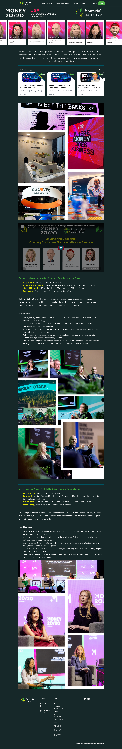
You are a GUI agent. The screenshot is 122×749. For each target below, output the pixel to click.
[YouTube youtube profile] (88, 699)
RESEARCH (57, 726)
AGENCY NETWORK (57, 715)
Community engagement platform (86, 743)
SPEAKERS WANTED (57, 735)
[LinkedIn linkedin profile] (85, 699)
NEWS (56, 711)
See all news (99, 70)
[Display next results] (104, 79)
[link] (31, 84)
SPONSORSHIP (59, 720)
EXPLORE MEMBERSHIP (58, 707)
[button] (61, 248)
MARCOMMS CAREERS (58, 730)
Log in (94, 3)
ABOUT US (57, 703)
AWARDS (57, 723)
